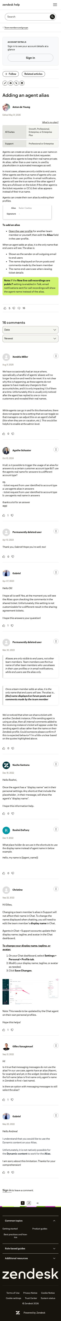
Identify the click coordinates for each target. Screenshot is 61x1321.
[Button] (5, 308)
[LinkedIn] (21, 83)
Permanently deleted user (27, 532)
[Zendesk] (30, 1273)
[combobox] (30, 330)
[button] (28, 1221)
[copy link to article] (5, 83)
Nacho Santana (21, 764)
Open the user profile (21, 231)
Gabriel (17, 573)
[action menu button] (55, 355)
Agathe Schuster (22, 450)
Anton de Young (21, 107)
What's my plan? (50, 122)
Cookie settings (13, 1298)
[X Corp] (16, 83)
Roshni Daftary (21, 830)
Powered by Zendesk (34, 1313)
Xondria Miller (20, 356)
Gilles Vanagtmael (23, 1046)
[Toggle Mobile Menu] (55, 4)
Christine (18, 889)
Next (37, 1203)
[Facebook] (10, 83)
